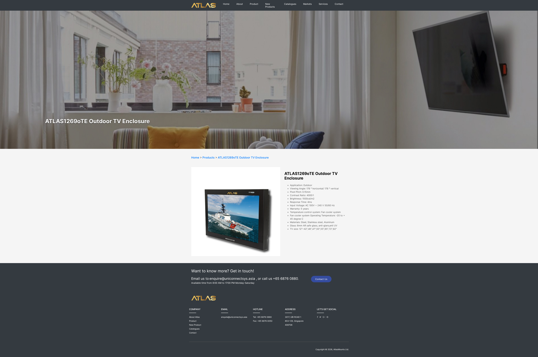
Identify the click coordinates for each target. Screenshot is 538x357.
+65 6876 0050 (265, 321)
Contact (339, 4)
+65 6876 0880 (264, 317)
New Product (195, 325)
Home (226, 4)
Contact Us (321, 279)
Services (323, 4)
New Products (270, 5)
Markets (307, 4)
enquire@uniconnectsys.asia (234, 317)
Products (208, 157)
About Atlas (194, 317)
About (239, 4)
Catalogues (290, 4)
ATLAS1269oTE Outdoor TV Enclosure (243, 157)
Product (254, 4)
